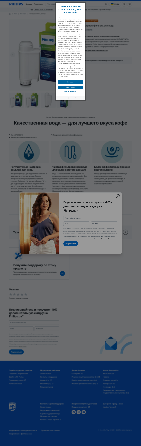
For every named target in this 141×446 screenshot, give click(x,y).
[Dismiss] (118, 196)
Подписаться (70, 243)
